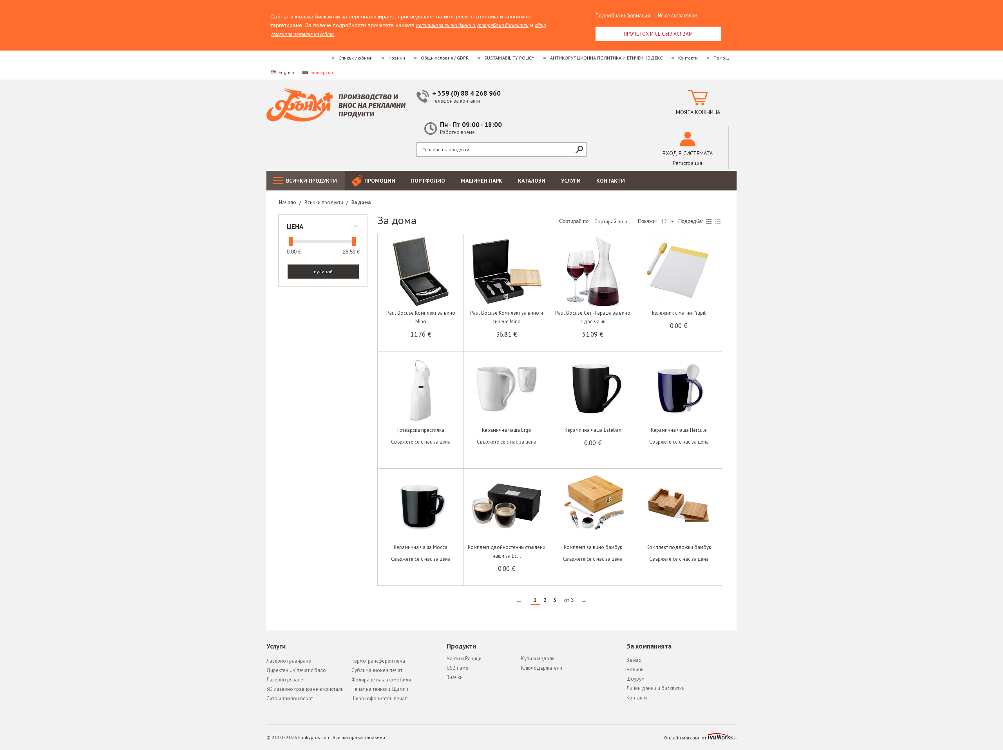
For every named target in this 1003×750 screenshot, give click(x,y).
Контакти (688, 58)
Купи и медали (538, 658)
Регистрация (687, 163)
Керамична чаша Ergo (506, 430)
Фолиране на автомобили (381, 679)
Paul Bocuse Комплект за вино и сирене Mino (506, 317)
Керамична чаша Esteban (593, 430)
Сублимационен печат (376, 670)
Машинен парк (481, 180)
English (286, 72)
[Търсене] (579, 149)
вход (688, 153)
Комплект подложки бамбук (678, 547)
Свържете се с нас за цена (421, 441)
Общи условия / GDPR (445, 58)
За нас (633, 660)
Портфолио (428, 180)
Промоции (379, 180)
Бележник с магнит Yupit (679, 313)
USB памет (458, 668)
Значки (455, 677)
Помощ (721, 58)
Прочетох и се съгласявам (658, 34)
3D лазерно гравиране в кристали (305, 689)
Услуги (571, 180)
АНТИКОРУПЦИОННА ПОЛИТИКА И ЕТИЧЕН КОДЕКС (606, 58)
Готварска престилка (420, 430)
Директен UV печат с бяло (296, 670)
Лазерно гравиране (288, 661)
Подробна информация (623, 15)
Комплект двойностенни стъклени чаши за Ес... (506, 551)
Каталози (531, 180)
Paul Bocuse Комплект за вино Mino (420, 317)
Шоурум (635, 679)
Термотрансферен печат (379, 661)
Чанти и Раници (464, 658)
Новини (396, 58)
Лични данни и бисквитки (655, 688)
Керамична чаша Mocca (420, 547)
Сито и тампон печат (289, 698)
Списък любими (356, 58)
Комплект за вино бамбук (593, 547)
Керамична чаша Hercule (679, 430)
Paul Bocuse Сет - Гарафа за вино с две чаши (592, 317)
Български (321, 72)
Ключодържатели (541, 668)
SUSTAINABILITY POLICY (509, 58)
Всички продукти (311, 180)
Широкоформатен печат (379, 698)
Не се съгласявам (677, 15)
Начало (287, 202)
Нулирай (323, 271)
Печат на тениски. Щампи (379, 689)
